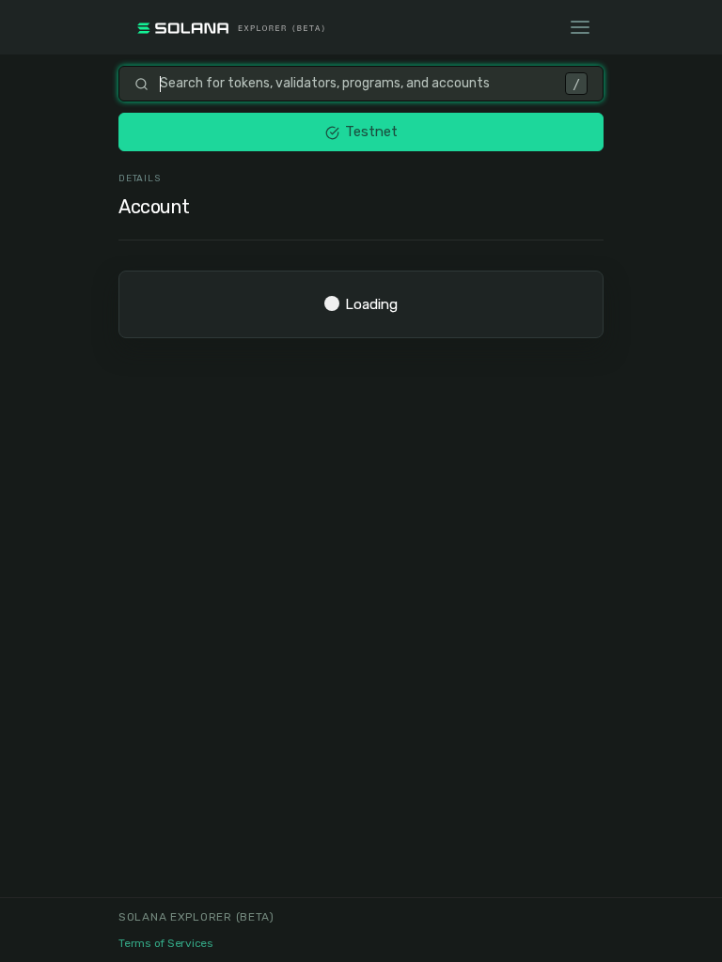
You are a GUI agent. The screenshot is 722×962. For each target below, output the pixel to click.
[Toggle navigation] (580, 27)
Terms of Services (165, 943)
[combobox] (357, 83)
